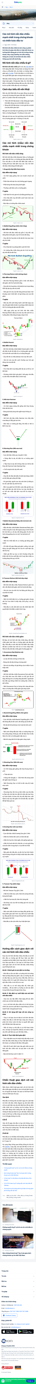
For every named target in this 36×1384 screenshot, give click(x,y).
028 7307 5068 (23, 1311)
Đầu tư (11, 7)
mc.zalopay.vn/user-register (22, 1324)
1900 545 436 (18, 1305)
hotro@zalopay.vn (10, 1308)
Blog (7, 7)
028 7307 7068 (14, 1311)
